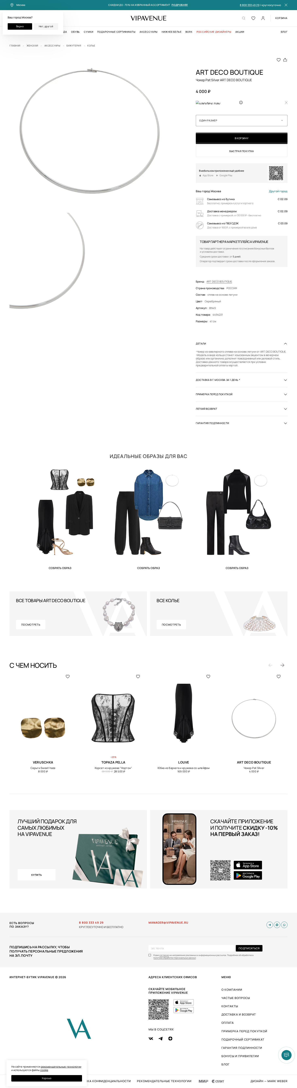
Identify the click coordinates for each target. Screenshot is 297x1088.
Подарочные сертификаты (116, 32)
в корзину (242, 138)
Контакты (229, 1006)
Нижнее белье (171, 32)
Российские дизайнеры (214, 32)
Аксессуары (149, 32)
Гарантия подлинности (241, 1048)
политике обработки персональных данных (174, 958)
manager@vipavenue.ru (168, 922)
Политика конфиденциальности (103, 1081)
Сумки (88, 32)
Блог (284, 32)
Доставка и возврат (238, 1014)
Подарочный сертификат (242, 1039)
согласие (164, 955)
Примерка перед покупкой (244, 1031)
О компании (231, 989)
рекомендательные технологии (61, 1066)
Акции (239, 32)
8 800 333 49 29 (249, 5)
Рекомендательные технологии (164, 1081)
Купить (60, 567)
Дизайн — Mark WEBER (269, 1081)
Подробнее (180, 5)
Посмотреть (30, 624)
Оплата (227, 1023)
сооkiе (44, 1070)
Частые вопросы (235, 998)
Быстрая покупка (241, 151)
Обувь (75, 32)
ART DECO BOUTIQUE (219, 281)
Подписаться (249, 948)
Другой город (278, 191)
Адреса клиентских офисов (172, 977)
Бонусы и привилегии (240, 1056)
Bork (188, 32)
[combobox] (242, 120)
